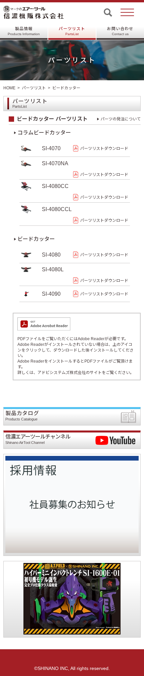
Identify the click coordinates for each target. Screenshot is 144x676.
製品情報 (24, 31)
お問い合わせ (120, 31)
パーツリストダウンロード (104, 148)
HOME (9, 88)
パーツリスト (72, 31)
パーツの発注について (120, 119)
